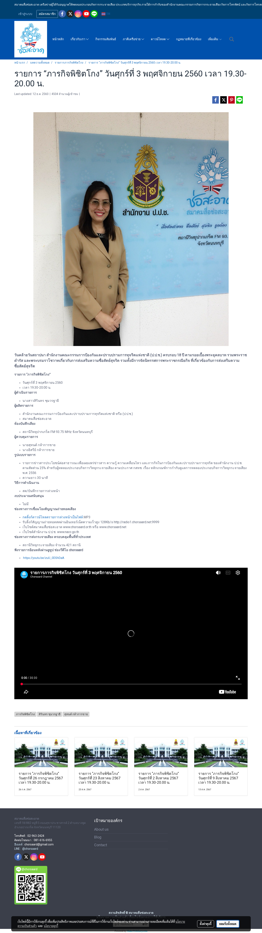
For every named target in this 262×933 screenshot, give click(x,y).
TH (107, 13)
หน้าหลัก (58, 39)
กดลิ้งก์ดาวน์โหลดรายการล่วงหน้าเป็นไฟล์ (53, 517)
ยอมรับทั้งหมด (227, 924)
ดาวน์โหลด (159, 39)
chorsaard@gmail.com (39, 844)
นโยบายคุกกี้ (51, 926)
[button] (231, 39)
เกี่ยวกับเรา (78, 39)
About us (101, 829)
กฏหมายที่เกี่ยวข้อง (188, 39)
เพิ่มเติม (213, 39)
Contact (100, 845)
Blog (97, 837)
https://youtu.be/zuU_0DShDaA (43, 558)
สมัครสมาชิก (47, 14)
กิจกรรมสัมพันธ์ (105, 39)
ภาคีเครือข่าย (132, 39)
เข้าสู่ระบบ (25, 14)
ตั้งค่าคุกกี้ (205, 924)
